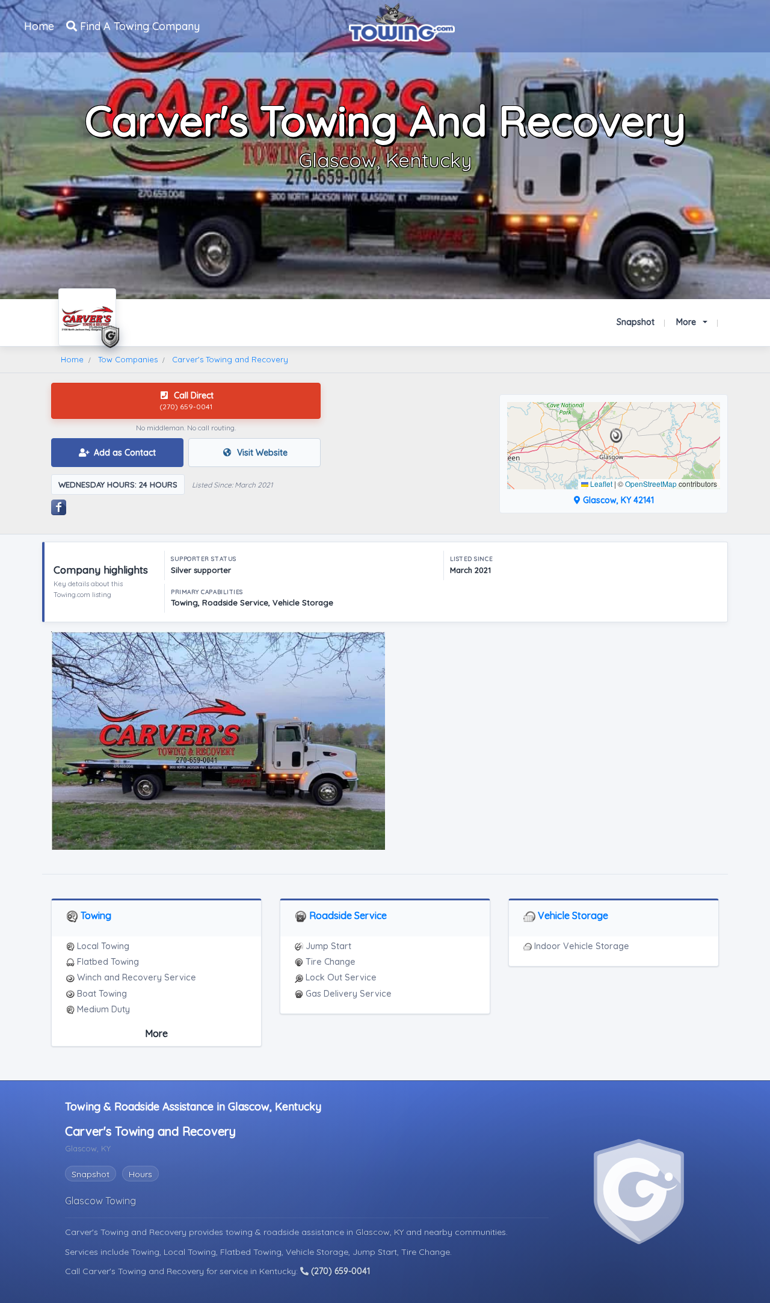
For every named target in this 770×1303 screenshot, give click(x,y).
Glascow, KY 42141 (617, 500)
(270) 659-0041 (339, 1271)
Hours (140, 1174)
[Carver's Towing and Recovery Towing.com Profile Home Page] (87, 317)
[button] (616, 435)
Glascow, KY (381, 1232)
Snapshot (635, 322)
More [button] (687, 322)
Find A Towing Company (138, 26)
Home (39, 26)
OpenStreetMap (651, 483)
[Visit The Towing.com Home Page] (402, 21)
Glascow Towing (100, 1201)
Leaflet (600, 483)
